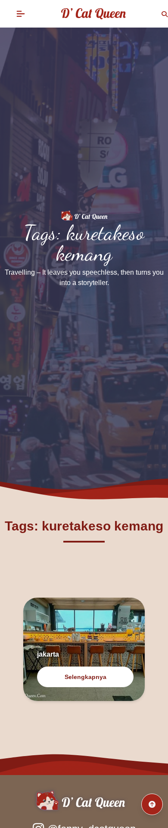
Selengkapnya (85, 676)
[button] (20, 13)
